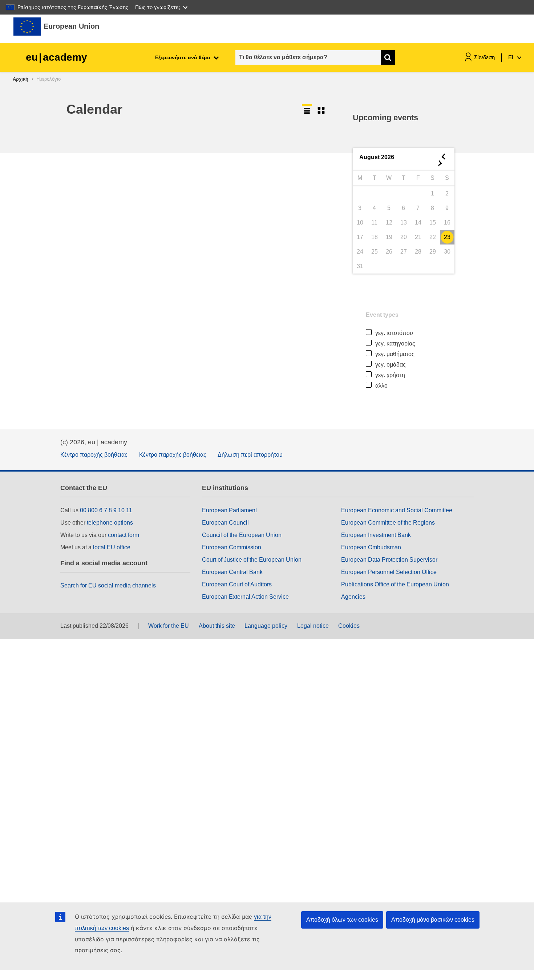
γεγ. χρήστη (390, 375)
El (511, 57)
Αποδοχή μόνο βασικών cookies (432, 920)
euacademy (56, 57)
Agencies (353, 597)
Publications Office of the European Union (395, 584)
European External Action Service (245, 597)
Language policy (265, 626)
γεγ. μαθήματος (394, 354)
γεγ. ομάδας (390, 364)
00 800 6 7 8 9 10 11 (106, 510)
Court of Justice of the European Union (252, 560)
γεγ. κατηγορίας (395, 343)
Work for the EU (168, 626)
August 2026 (376, 157)
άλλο (381, 386)
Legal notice (313, 626)
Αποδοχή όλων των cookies (342, 920)
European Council (225, 523)
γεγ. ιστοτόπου (394, 333)
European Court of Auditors (237, 584)
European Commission (231, 547)
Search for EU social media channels (108, 585)
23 (447, 237)
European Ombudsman (371, 547)
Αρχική (20, 79)
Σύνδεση (484, 57)
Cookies (349, 626)
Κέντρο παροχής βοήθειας (94, 455)
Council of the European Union (242, 535)
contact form (123, 535)
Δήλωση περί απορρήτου (250, 455)
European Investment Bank (376, 535)
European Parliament (229, 510)
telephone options (110, 523)
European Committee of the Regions (388, 523)
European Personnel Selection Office (389, 572)
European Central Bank (232, 572)
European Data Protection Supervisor (389, 560)
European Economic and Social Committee (396, 510)
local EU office (111, 547)
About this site (217, 626)
